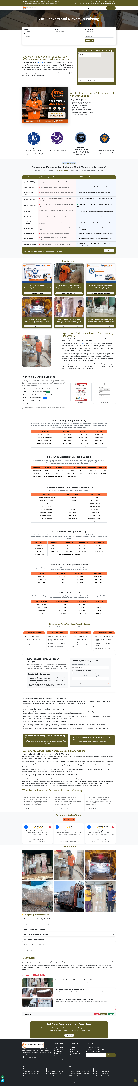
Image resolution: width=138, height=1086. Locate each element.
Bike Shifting (59, 1053)
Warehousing (59, 1059)
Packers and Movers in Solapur (31, 1073)
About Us (99, 3)
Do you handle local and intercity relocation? (37, 919)
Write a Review (68, 820)
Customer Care (90, 3)
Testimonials (75, 1051)
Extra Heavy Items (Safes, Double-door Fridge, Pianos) (87, 676)
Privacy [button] (87, 8)
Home (70, 8)
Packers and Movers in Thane (78, 1069)
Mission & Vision (76, 1053)
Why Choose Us (79, 3)
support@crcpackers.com (32, 1)
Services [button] (80, 8)
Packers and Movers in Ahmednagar (80, 1071)
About (73, 1049)
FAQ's (73, 1055)
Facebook (103, 1014)
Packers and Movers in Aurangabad (79, 1075)
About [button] (74, 8)
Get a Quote (110, 8)
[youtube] (96, 1)
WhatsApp (111, 1014)
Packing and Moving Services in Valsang (69, 326)
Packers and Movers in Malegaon (32, 1071)
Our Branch (94, 8)
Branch (64, 23)
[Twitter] (25, 1057)
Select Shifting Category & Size (80, 664)
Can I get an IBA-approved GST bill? (34, 945)
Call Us (110, 251)
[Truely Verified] (32, 1057)
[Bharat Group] (35, 1057)
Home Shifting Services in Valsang (69, 293)
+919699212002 (100, 1049)
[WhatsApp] (2, 1077)
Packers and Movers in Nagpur (55, 1069)
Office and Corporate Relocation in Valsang (100, 326)
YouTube (97, 1014)
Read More (39, 836)
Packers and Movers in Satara (31, 1075)
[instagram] (94, 1)
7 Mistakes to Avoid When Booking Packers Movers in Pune (74, 999)
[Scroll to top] (135, 1081)
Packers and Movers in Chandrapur (32, 1069)
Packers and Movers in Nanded (78, 1067)
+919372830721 (91, 1049)
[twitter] (92, 1)
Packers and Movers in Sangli (101, 1075)
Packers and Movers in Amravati (102, 1067)
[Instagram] (27, 1057)
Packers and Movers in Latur (101, 1073)
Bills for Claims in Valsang (37, 293)
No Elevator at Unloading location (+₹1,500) (86, 673)
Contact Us (101, 8)
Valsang (40, 62)
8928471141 (45, 1)
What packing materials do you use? (34, 950)
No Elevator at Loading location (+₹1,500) (86, 670)
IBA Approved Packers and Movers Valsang (100, 293)
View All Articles (110, 1009)
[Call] (2, 1080)
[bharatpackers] (101, 1)
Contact (74, 1057)
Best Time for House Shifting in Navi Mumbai (69, 989)
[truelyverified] (99, 1)
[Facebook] (89, 1)
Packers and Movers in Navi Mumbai (80, 1073)
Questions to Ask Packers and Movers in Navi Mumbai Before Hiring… (77, 980)
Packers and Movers (61, 1055)
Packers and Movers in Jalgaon (55, 1075)
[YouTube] (30, 1057)
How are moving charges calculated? (34, 939)
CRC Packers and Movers (61, 1082)
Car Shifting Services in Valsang (37, 326)
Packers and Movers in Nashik (101, 1071)
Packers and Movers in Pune (31, 1067)
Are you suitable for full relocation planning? (37, 924)
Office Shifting (59, 1049)
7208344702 (97, 1047)
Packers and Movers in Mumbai (55, 1073)
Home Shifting (59, 1047)
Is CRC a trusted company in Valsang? (34, 929)
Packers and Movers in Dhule (55, 1067)
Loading (58, 1057)
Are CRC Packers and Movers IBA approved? (36, 934)
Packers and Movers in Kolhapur (55, 1071)
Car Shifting (59, 1051)
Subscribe (111, 1055)
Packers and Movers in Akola (101, 1069)
